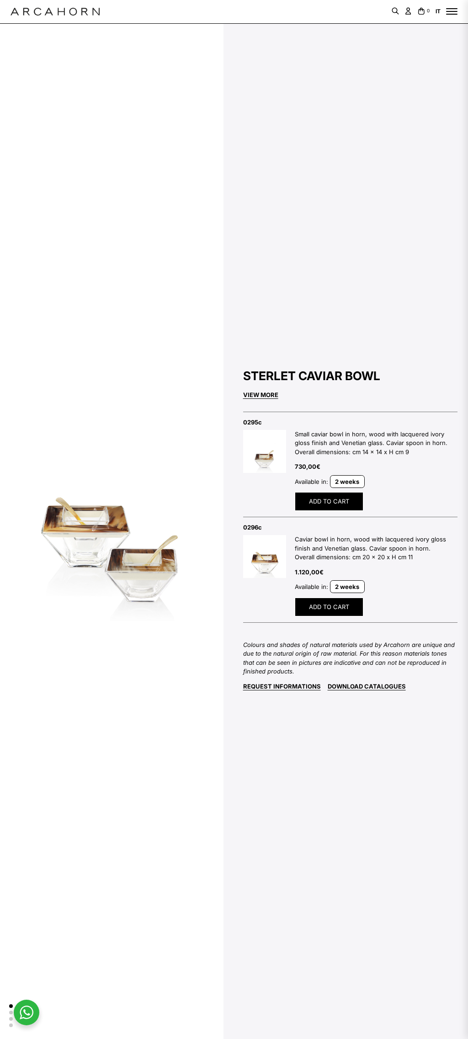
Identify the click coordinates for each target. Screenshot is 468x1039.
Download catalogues (367, 686)
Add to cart (329, 501)
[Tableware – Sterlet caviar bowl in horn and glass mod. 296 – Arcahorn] (264, 556)
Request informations (282, 686)
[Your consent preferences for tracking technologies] (16, 1023)
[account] (408, 11)
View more (260, 394)
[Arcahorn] (55, 12)
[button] (11, 1006)
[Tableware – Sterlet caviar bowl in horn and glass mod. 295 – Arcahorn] (264, 451)
